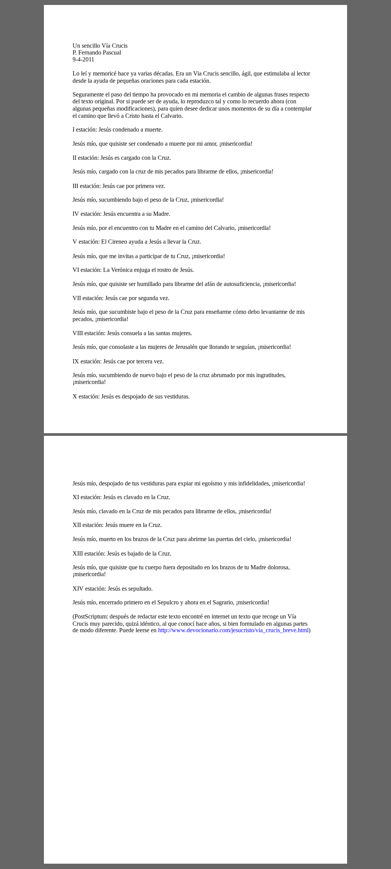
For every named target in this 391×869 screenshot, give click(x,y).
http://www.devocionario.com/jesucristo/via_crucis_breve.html (233, 630)
